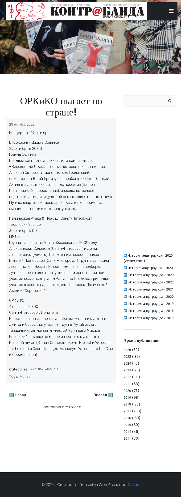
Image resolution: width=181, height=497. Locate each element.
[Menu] (171, 11)
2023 (127, 370)
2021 (127, 384)
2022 (127, 377)
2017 (127, 411)
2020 (127, 390)
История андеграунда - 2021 (150, 289)
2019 (127, 397)
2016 (127, 418)
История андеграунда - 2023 (150, 275)
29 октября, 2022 (21, 124)
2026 (127, 349)
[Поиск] (169, 100)
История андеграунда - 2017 (150, 318)
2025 (127, 356)
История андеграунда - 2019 (150, 303)
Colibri (133, 484)
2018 (127, 404)
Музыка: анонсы (44, 369)
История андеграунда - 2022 (150, 282)
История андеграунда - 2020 (150, 296)
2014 (127, 431)
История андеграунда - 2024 (150, 268)
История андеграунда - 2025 (150, 255)
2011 (127, 438)
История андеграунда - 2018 (150, 310)
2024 (127, 363)
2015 (127, 424)
